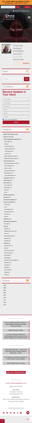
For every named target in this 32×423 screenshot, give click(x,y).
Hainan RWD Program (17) (10, 175)
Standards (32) (7, 240)
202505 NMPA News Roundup (16, 363)
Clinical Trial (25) (8, 168)
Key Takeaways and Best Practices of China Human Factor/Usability (16, 358)
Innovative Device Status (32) (10, 231)
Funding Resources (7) (9, 178)
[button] (29, 17)
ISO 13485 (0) (7, 223)
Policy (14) (6, 233)
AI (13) (5, 207)
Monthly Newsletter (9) (9, 195)
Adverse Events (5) (8, 185)
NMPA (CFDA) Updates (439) (10, 134)
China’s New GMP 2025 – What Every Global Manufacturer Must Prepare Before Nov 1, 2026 (16, 351)
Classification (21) (8, 141)
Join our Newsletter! (10, 119)
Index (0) (5, 226)
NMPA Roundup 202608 (16, 330)
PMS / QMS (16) (7, 182)
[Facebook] (7, 412)
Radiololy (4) (6, 272)
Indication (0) (6, 243)
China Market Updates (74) (10, 199)
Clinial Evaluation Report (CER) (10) (11, 163)
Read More (26, 63)
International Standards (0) (10, 221)
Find (18, 7)
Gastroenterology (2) (8, 253)
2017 (4, 300)
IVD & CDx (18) (7, 214)
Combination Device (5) (9, 211)
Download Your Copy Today (16, 3)
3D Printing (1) (7, 204)
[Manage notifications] (28, 419)
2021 (4, 290)
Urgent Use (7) (8, 153)
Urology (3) (6, 274)
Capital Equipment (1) (8, 209)
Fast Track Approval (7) (9, 146)
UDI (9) (5, 192)
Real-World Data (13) (8, 173)
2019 (4, 295)
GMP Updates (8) (8, 187)
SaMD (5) (6, 216)
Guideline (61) (7, 228)
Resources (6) (6, 197)
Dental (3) (6, 248)
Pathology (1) (7, 267)
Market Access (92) (8, 136)
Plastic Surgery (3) (8, 269)
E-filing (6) (6, 144)
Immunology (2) (7, 257)
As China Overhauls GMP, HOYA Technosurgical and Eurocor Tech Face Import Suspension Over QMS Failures (15, 336)
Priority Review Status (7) (9, 236)
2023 (4, 285)
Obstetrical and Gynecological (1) (11, 260)
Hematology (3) (7, 255)
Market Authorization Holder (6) (11, 156)
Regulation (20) (7, 238)
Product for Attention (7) (9, 202)
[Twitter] (10, 412)
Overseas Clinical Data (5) (9, 170)
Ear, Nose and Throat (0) (9, 250)
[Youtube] (3, 412)
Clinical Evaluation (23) (9, 161)
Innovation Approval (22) (10, 148)
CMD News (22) (7, 219)
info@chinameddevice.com (18, 383)
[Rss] (17, 412)
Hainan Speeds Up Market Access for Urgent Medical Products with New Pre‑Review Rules (16, 324)
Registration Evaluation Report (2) (11, 158)
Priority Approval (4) (9, 151)
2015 (4, 304)
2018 (4, 297)
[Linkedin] (14, 412)
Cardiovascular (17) (8, 245)
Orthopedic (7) (7, 265)
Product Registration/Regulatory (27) (12, 139)
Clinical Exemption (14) (9, 165)
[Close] (2, 421)
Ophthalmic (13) (7, 262)
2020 (4, 292)
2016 (4, 302)
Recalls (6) (6, 190)
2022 (4, 288)
